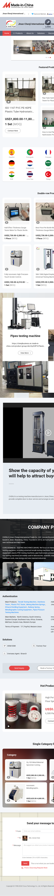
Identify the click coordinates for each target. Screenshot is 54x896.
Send (25, 863)
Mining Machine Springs (35, 604)
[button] (46, 57)
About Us (30, 33)
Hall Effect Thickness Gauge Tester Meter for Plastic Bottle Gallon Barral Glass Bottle (15, 229)
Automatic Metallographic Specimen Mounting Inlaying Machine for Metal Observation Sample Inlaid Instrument (34, 786)
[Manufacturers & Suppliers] (18, 5)
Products (19, 33)
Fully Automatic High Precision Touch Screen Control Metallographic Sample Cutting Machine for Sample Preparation (16, 275)
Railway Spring (34, 607)
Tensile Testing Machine (27, 602)
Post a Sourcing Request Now (34, 867)
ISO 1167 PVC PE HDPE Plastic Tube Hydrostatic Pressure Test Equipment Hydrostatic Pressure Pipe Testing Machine (19, 109)
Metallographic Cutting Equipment (18, 609)
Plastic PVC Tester (18, 604)
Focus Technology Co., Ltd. (32, 886)
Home (6, 33)
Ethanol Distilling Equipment (16, 607)
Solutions (41, 33)
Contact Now (13, 130)
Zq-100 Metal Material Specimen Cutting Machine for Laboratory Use (35, 763)
